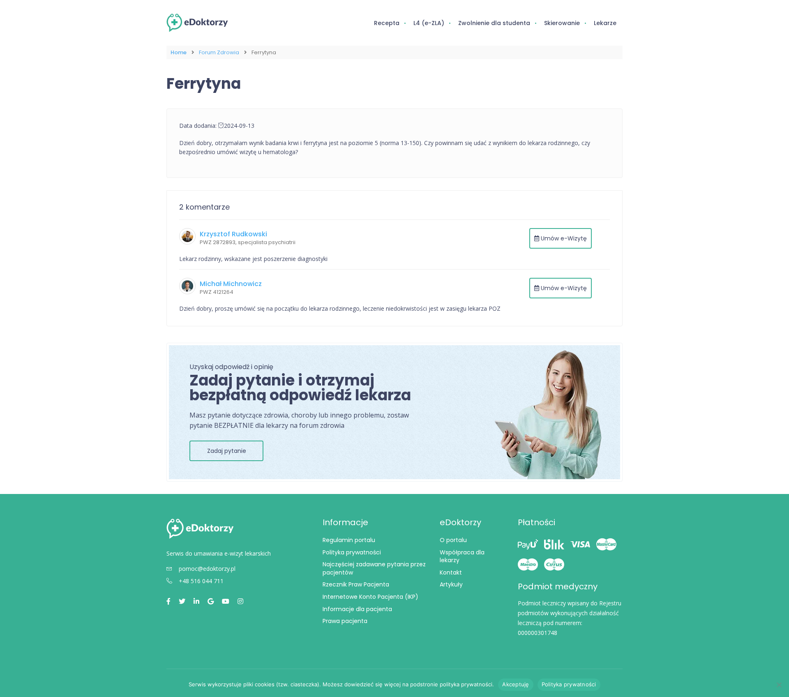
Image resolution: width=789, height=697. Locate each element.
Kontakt (451, 572)
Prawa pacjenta (345, 621)
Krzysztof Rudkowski (233, 234)
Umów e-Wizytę (563, 238)
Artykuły (451, 584)
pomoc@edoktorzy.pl (207, 568)
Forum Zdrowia (219, 52)
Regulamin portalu (349, 540)
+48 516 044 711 (201, 581)
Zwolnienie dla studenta (494, 23)
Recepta (386, 23)
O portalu (453, 540)
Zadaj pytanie (226, 451)
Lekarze (605, 23)
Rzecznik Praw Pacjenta (356, 584)
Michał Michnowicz (231, 283)
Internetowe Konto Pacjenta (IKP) (370, 597)
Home (179, 52)
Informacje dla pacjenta (357, 609)
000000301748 (537, 633)
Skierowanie (562, 23)
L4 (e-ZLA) (428, 23)
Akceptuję (515, 684)
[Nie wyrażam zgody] (779, 685)
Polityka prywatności (352, 552)
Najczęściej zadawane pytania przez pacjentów (374, 568)
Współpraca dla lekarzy (462, 556)
